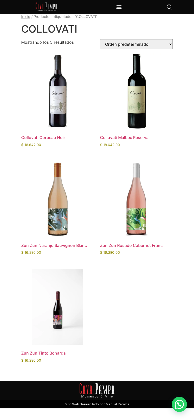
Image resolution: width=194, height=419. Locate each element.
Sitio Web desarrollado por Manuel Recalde (97, 404)
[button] (119, 7)
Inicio (25, 16)
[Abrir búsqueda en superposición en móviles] (169, 7)
